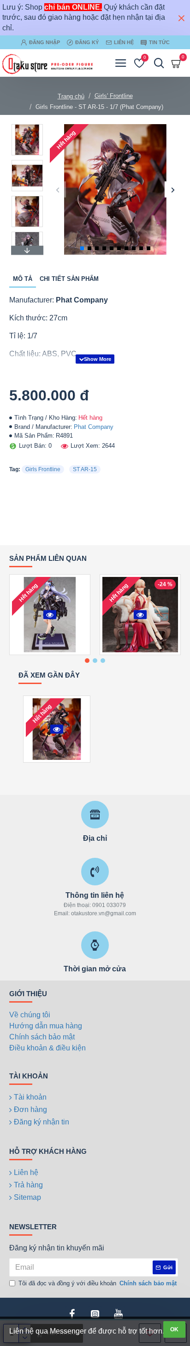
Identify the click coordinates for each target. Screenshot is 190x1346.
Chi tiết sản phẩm (69, 278)
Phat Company (93, 426)
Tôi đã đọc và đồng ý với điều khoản (97, 1283)
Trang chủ (71, 96)
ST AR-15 (85, 469)
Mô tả (22, 278)
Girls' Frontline (114, 95)
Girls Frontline (42, 469)
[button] (58, 190)
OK (174, 1329)
